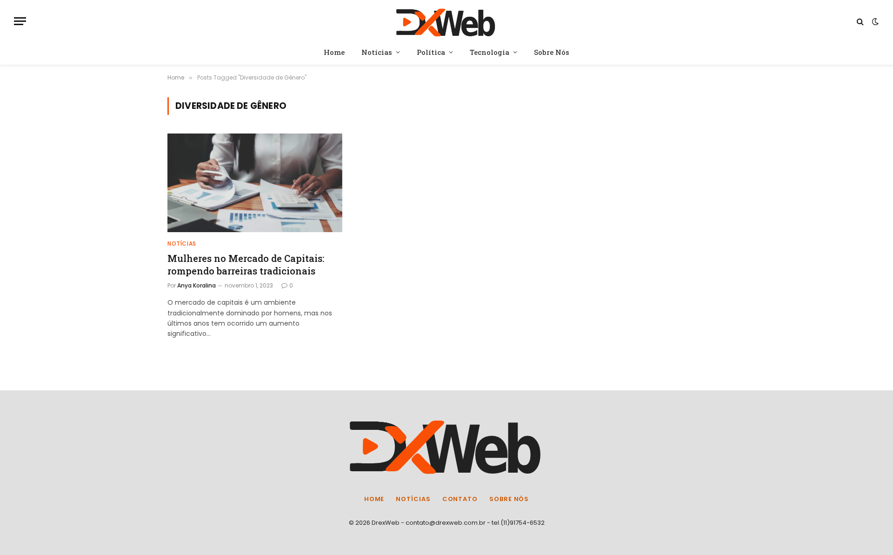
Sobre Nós (551, 52)
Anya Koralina (196, 285)
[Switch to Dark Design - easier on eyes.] (874, 21)
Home (334, 52)
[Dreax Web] (447, 21)
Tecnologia (489, 52)
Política (431, 52)
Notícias (376, 52)
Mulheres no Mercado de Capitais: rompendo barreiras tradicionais (245, 264)
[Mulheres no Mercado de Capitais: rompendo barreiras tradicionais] (254, 183)
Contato (460, 499)
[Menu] (20, 21)
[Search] (860, 21)
